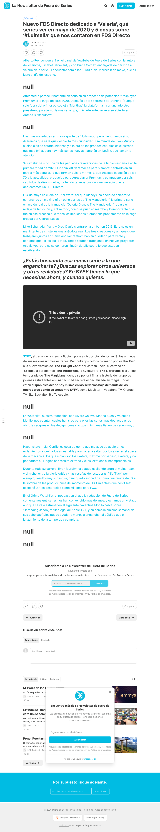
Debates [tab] (54, 679)
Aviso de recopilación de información (69, 749)
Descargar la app (95, 817)
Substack (64, 825)
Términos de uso (80, 746)
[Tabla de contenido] (3, 416)
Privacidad (75, 809)
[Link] (18, 86)
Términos (88, 809)
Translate (30, 18)
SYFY (27, 356)
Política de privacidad (100, 749)
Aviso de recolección (105, 809)
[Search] (105, 6)
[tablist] (37, 640)
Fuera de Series (38, 42)
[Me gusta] (26, 52)
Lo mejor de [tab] (31, 679)
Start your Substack (69, 817)
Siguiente (124, 617)
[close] (110, 692)
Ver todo (31, 762)
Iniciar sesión (146, 5)
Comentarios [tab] (31, 640)
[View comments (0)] (34, 52)
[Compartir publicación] (112, 6)
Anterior (35, 617)
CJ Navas (45, 696)
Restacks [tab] (45, 640)
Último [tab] (43, 679)
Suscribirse (125, 5)
